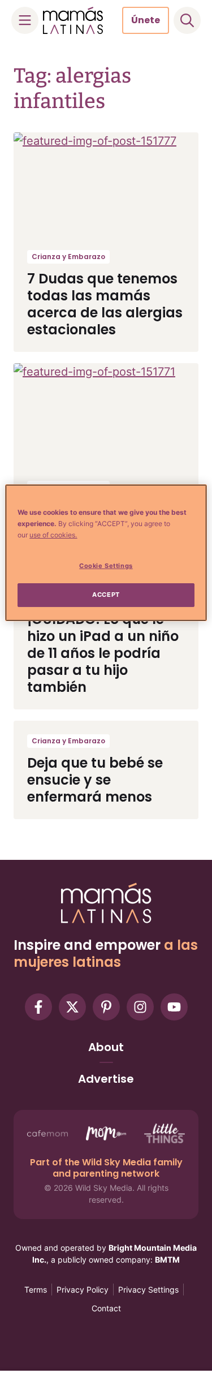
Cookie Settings (106, 566)
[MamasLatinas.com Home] (73, 20)
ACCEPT (105, 595)
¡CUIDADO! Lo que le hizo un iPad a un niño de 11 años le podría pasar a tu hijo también (103, 653)
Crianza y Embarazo (68, 256)
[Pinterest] (106, 1007)
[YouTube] (174, 1007)
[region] (105, 552)
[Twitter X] (72, 1007)
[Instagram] (140, 1007)
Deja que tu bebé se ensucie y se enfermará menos (95, 780)
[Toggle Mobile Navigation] (24, 20)
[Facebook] (38, 1007)
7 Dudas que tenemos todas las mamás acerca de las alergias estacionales (105, 304)
